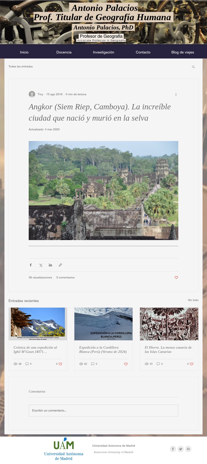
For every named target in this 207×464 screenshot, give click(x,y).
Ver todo (193, 300)
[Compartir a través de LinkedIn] (50, 265)
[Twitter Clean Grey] (180, 449)
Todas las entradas (20, 66)
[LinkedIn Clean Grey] (188, 449)
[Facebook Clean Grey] (173, 449)
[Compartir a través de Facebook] (31, 265)
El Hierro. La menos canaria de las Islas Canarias (168, 349)
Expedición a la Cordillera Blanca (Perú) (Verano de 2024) (103, 349)
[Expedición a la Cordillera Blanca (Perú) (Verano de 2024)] (103, 324)
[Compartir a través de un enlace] (60, 265)
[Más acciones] (175, 94)
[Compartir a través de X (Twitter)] (40, 265)
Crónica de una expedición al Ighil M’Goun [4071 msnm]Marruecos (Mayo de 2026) (35, 349)
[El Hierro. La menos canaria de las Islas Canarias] (169, 324)
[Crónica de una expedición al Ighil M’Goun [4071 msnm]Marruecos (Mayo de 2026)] (38, 324)
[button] (193, 66)
